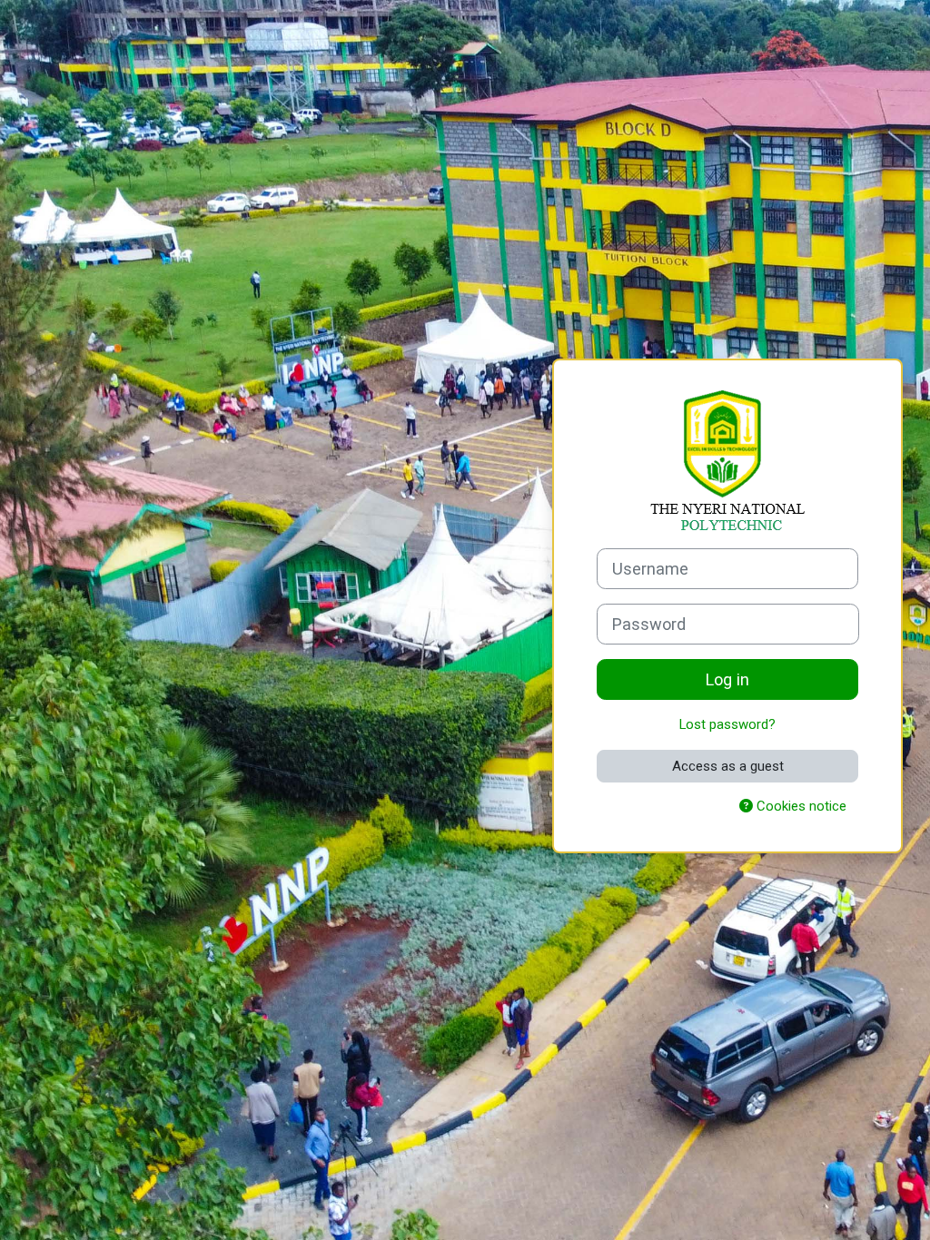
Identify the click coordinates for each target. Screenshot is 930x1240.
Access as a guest (728, 766)
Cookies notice (799, 806)
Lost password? (727, 724)
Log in (727, 679)
